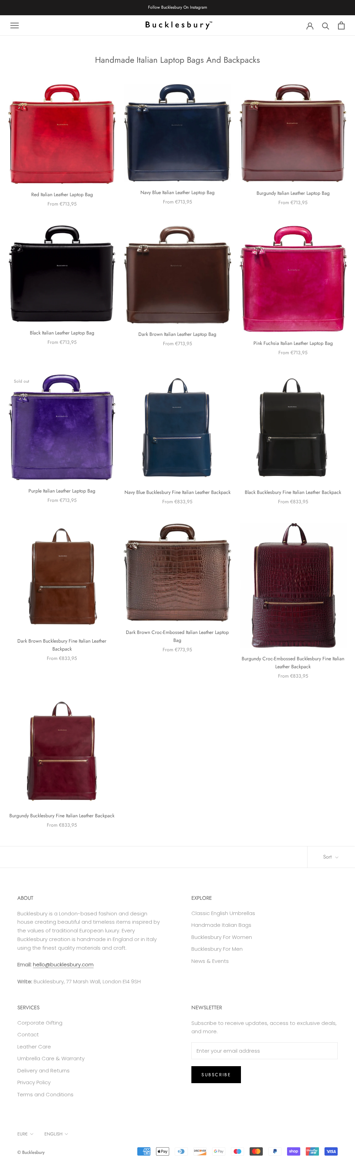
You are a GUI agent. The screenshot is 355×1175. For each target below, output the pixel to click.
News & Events (210, 961)
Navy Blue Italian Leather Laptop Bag (177, 192)
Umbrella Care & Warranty (51, 1058)
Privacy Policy (34, 1082)
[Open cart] (341, 25)
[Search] (325, 25)
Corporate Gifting (39, 1022)
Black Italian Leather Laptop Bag (62, 332)
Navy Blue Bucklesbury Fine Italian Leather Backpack (177, 492)
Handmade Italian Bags (221, 925)
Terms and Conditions (45, 1094)
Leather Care (34, 1046)
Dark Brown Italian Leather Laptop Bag (177, 334)
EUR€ (22, 1134)
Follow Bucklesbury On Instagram (177, 7)
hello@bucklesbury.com (63, 964)
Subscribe (216, 1074)
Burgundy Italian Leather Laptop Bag (293, 193)
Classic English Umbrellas (223, 913)
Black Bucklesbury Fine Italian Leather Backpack (293, 492)
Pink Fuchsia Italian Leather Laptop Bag (293, 343)
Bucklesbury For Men (217, 948)
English (53, 1134)
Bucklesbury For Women (221, 937)
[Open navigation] (14, 25)
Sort (328, 857)
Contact (28, 1034)
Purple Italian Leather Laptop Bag (61, 490)
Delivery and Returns (43, 1070)
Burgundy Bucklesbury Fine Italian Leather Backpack (61, 815)
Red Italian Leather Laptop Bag (62, 194)
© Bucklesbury (31, 1152)
